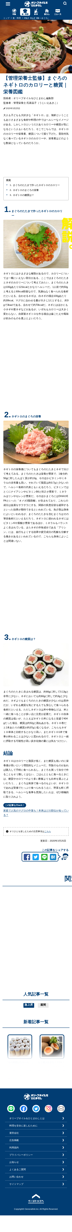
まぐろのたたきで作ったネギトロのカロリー (36, 185)
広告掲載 (14, 1140)
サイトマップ (16, 1184)
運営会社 (14, 1133)
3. (11, 195)
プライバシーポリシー (21, 1154)
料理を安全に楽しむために (23, 1125)
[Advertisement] (36, 924)
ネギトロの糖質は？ (23, 195)
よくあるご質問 (17, 1169)
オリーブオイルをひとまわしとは (27, 1118)
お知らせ (14, 1162)
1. (11, 185)
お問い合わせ (16, 1176)
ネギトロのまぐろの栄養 (26, 190)
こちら (47, 831)
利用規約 (14, 1147)
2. (11, 190)
